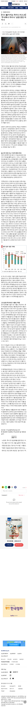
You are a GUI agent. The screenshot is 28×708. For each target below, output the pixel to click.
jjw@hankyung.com (14, 430)
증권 (16, 7)
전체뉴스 (3, 7)
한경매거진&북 (4, 1)
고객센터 (11, 664)
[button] (25, 1)
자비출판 (13, 1)
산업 (26, 7)
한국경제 (3, 686)
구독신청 (9, 545)
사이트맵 (18, 664)
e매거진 (21, 1)
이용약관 (21, 659)
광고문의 (15, 659)
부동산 (21, 7)
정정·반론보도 (4, 664)
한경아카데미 (4, 688)
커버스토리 (11, 7)
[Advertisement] (14, 573)
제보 (17, 1)
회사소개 (3, 659)
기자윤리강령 (14, 661)
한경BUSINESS (6, 12)
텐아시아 (12, 688)
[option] (14, 605)
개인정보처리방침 (5, 661)
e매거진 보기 (19, 545)
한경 (4, 653)
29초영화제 (12, 691)
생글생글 (20, 688)
